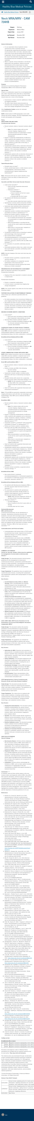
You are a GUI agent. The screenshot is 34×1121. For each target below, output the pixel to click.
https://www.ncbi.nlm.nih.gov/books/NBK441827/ (17, 1018)
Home (6, 1115)
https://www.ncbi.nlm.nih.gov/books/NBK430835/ (17, 1013)
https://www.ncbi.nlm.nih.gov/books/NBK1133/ (20, 958)
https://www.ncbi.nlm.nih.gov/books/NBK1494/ (17, 963)
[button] (31, 2)
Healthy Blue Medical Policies (11, 12)
